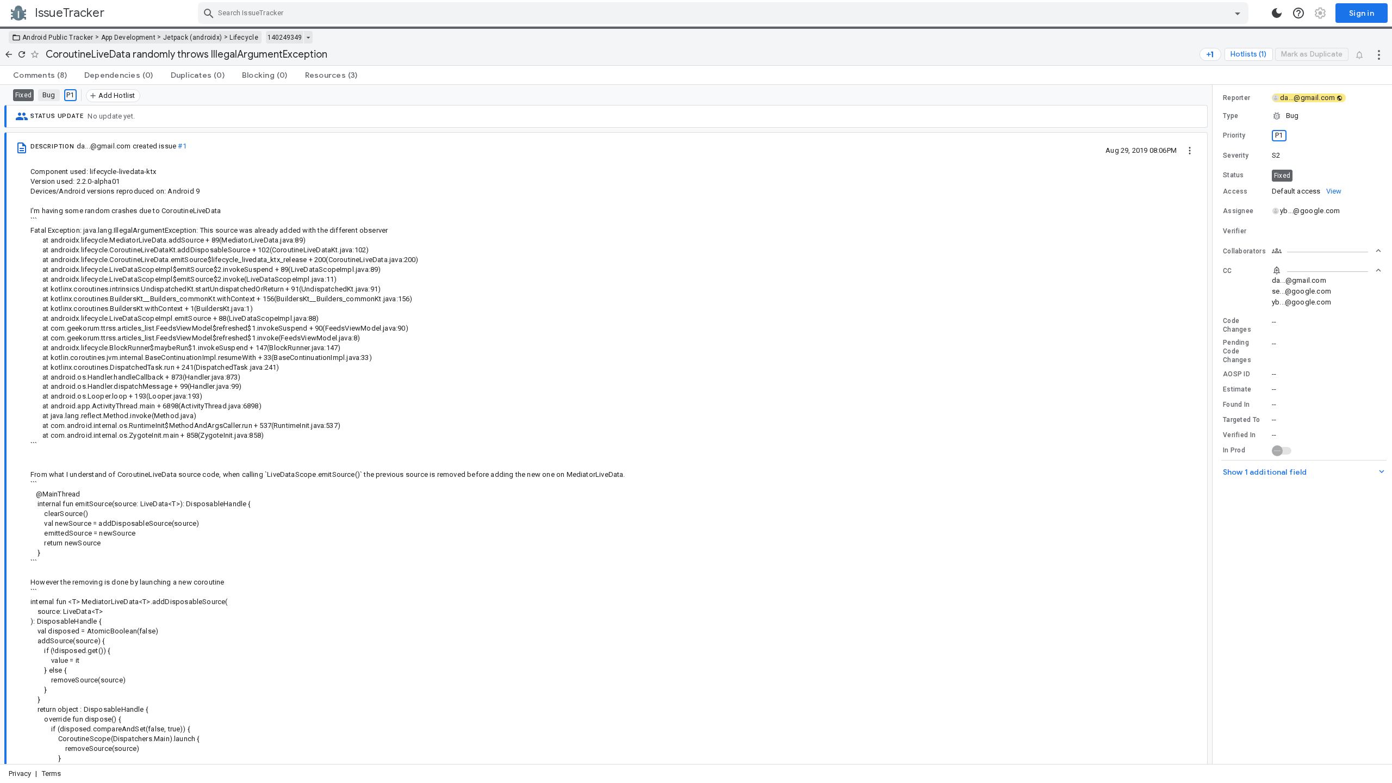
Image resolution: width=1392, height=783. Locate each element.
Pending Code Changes (1237, 351)
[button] (1302, 115)
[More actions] (1379, 54)
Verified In (1239, 435)
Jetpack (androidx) (192, 37)
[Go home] (8, 54)
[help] (1298, 13)
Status (1233, 175)
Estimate (1237, 389)
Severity (1235, 155)
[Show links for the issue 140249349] (308, 38)
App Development (128, 37)
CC (1227, 271)
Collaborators (1244, 251)
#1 (182, 146)
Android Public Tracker (58, 37)
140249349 (285, 37)
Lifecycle (243, 37)
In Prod (1234, 450)
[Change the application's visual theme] (1277, 13)
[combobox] (724, 13)
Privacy (20, 773)
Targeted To (1241, 420)
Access (1235, 191)
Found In (1236, 404)
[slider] (1214, 424)
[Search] (208, 13)
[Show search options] (1237, 13)
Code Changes (1237, 325)
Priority (1234, 135)
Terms (51, 773)
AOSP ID (1236, 374)
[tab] (40, 75)
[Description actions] (1189, 150)
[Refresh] (21, 54)
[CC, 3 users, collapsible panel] (1327, 270)
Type (1230, 116)
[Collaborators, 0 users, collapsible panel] (1327, 251)
